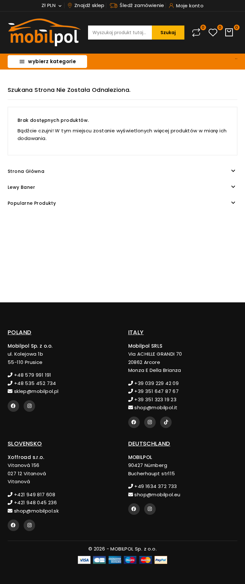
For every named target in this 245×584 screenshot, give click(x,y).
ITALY (136, 332)
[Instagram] (29, 406)
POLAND (19, 332)
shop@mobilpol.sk (35, 510)
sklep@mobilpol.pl (35, 391)
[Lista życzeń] (213, 32)
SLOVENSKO (25, 443)
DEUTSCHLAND (149, 443)
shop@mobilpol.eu (157, 494)
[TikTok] (166, 422)
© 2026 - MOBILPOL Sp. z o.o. (122, 548)
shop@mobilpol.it (155, 407)
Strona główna (26, 171)
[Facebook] (13, 406)
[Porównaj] (196, 32)
